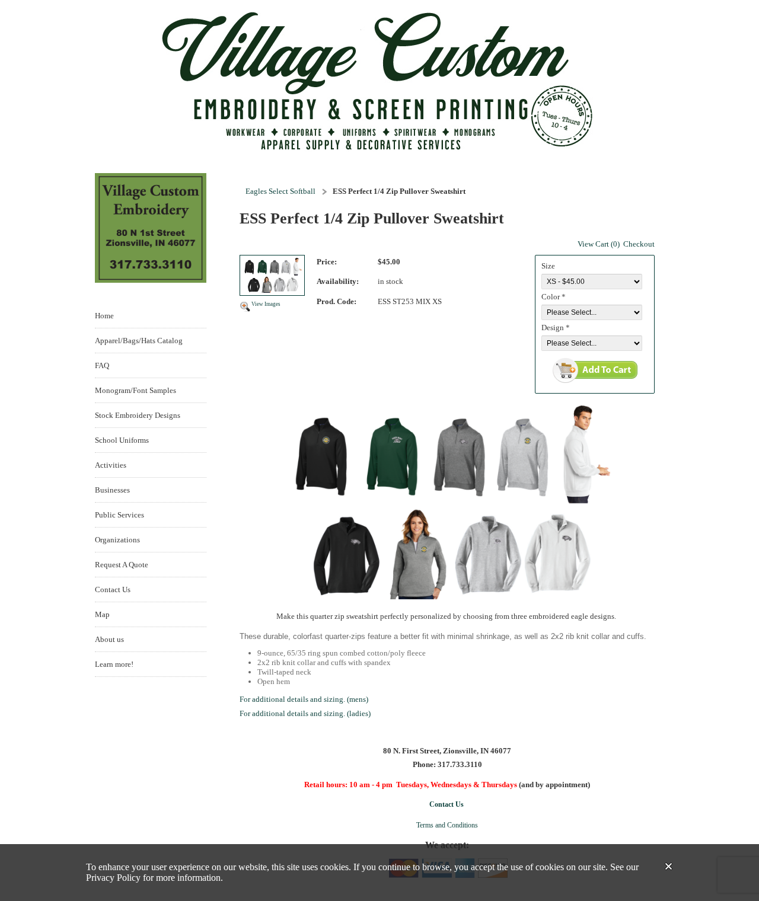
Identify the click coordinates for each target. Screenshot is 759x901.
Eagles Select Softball (280, 191)
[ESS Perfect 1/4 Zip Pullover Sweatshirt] (272, 276)
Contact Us (446, 804)
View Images (265, 304)
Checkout (639, 243)
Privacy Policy (113, 878)
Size (548, 265)
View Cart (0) (599, 243)
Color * (553, 296)
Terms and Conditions (447, 825)
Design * (555, 327)
